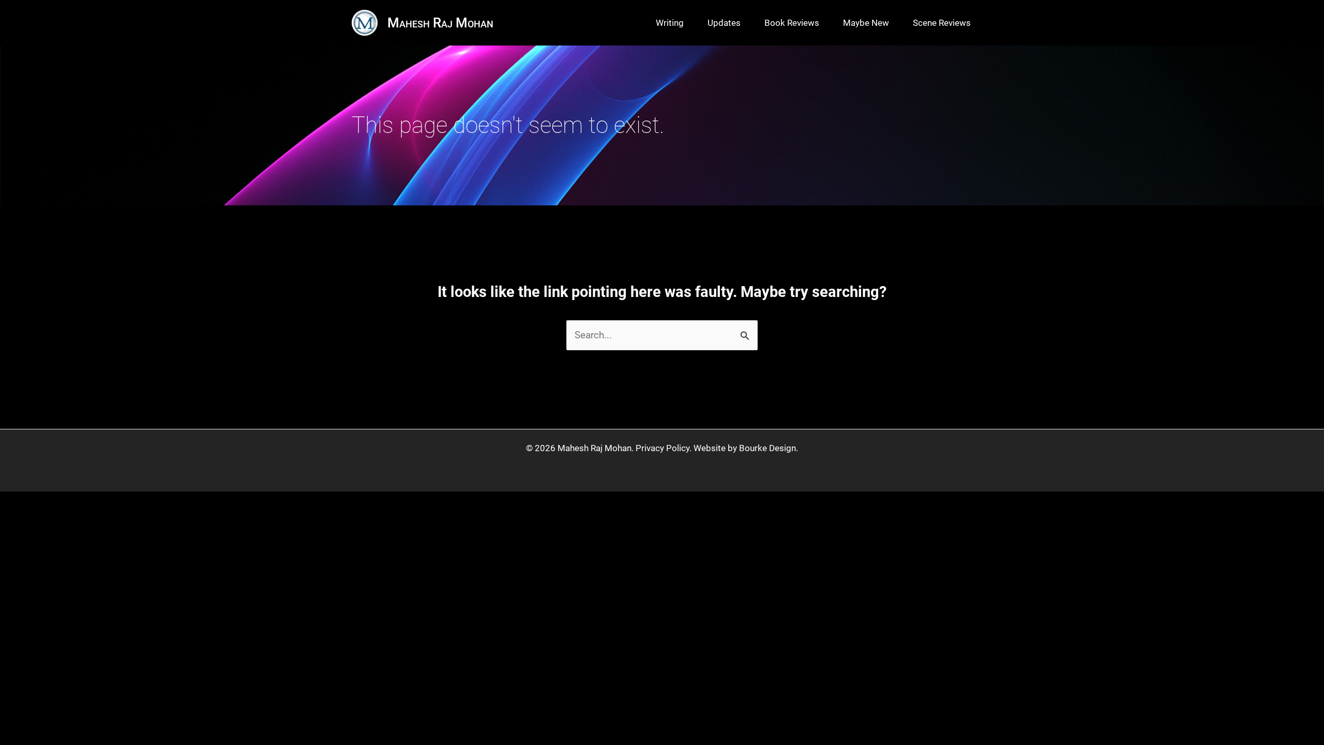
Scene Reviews (942, 23)
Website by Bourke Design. (746, 448)
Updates (724, 23)
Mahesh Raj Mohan (440, 23)
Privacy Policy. (663, 448)
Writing (670, 23)
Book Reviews (791, 23)
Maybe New (866, 23)
